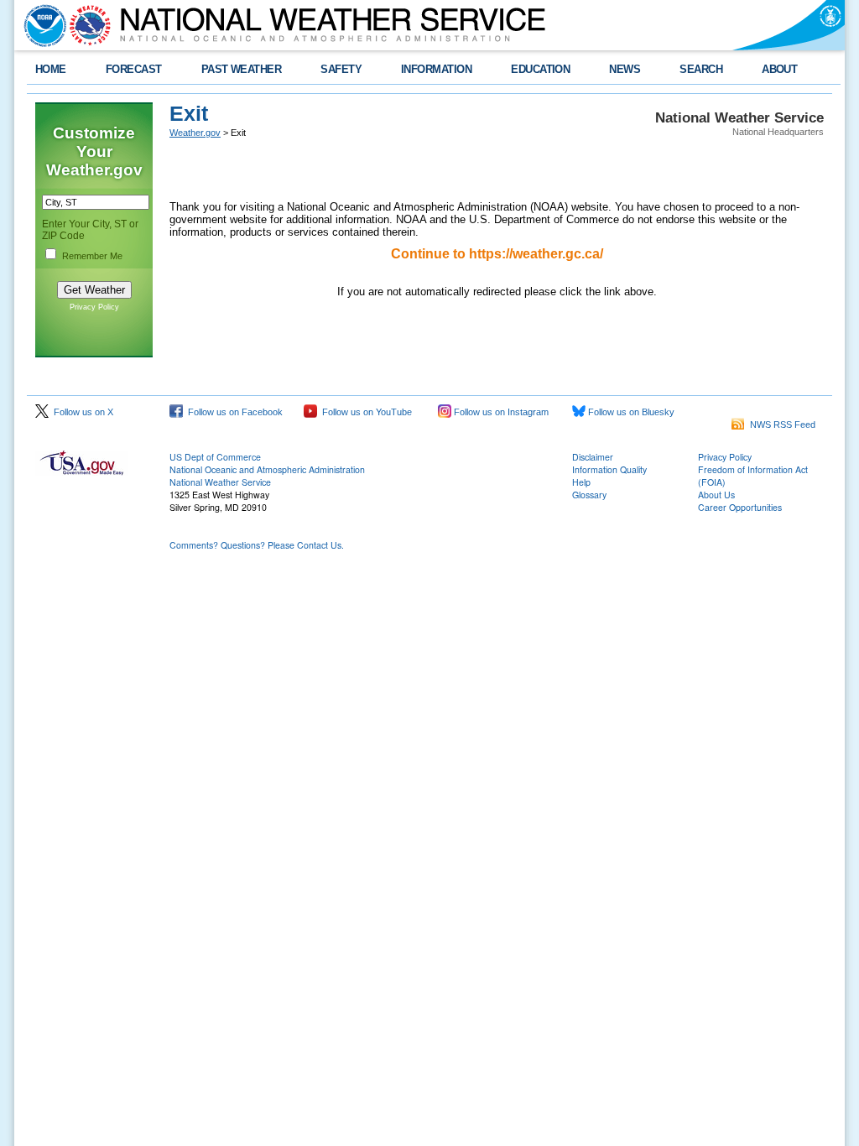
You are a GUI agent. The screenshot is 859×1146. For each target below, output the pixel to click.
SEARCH (700, 69)
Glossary (589, 494)
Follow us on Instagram (500, 412)
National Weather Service (220, 482)
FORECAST (134, 69)
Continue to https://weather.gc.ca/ (497, 254)
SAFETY (341, 69)
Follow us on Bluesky (630, 412)
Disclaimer (592, 457)
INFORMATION (436, 69)
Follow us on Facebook (233, 412)
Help (581, 482)
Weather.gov (195, 133)
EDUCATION (540, 69)
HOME (50, 69)
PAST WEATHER (241, 69)
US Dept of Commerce (215, 457)
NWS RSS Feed (780, 424)
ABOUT (779, 69)
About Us (716, 494)
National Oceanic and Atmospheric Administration (267, 469)
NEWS (624, 69)
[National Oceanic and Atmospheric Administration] (41, 25)
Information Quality (609, 469)
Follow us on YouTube (364, 412)
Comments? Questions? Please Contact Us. (256, 545)
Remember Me (92, 256)
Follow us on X (81, 412)
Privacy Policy (94, 307)
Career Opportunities (740, 507)
